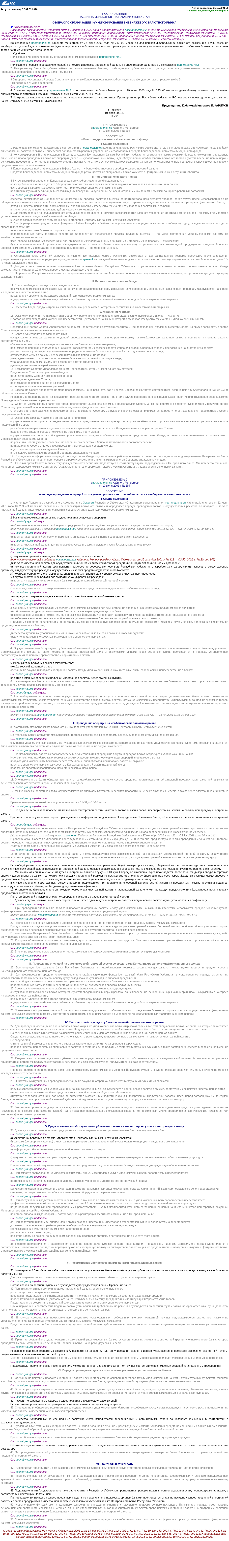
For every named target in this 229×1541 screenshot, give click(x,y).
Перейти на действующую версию (207, 10)
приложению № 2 (188, 64)
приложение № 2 (60, 90)
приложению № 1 (110, 56)
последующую (25, 60)
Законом (88, 502)
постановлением (136, 30)
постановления (41, 42)
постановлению (102, 127)
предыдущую (24, 521)
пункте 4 (87, 259)
